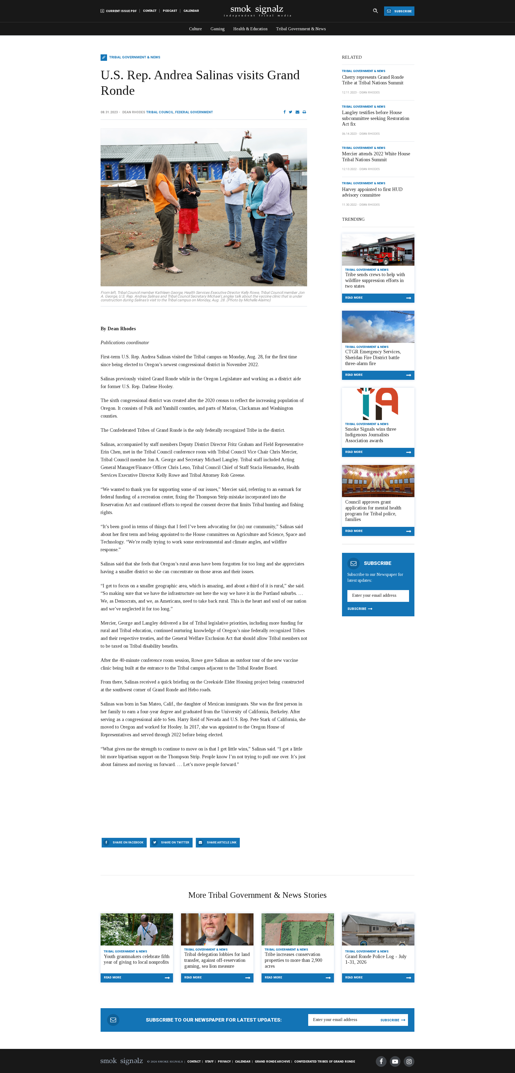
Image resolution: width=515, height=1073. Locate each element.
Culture (195, 29)
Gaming (218, 29)
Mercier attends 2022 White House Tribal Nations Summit (376, 156)
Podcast (170, 11)
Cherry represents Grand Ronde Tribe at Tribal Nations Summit (373, 80)
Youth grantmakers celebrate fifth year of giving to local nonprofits (137, 959)
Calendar (191, 11)
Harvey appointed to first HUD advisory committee (372, 192)
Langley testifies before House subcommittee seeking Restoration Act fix (375, 118)
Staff (209, 1061)
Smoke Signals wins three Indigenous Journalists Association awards (370, 434)
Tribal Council (160, 112)
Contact (149, 11)
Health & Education (250, 29)
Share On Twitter (175, 842)
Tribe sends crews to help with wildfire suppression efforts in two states (375, 280)
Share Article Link (221, 842)
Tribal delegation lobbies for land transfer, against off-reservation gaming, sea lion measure (217, 960)
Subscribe (402, 11)
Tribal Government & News (301, 29)
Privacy (224, 1061)
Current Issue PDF (121, 11)
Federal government (194, 112)
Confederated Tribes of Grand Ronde (324, 1061)
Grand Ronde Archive (272, 1061)
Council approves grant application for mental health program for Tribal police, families (373, 510)
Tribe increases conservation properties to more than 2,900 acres (293, 960)
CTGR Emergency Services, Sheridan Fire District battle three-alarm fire (373, 357)
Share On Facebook (128, 842)
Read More (353, 297)
